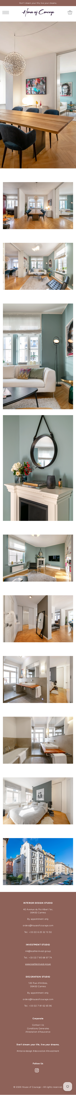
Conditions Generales (38, 1028)
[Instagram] (37, 1070)
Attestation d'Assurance (38, 1032)
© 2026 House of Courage (27, 1087)
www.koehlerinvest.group (38, 964)
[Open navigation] (6, 12)
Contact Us (38, 1025)
